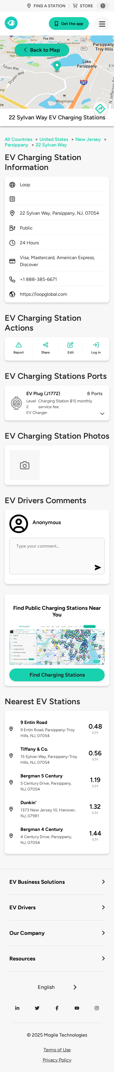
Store (86, 5)
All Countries (18, 139)
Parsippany (16, 145)
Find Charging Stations (57, 675)
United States (53, 139)
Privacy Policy (57, 1060)
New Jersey (88, 139)
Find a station (49, 5)
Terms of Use (57, 1050)
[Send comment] (98, 567)
